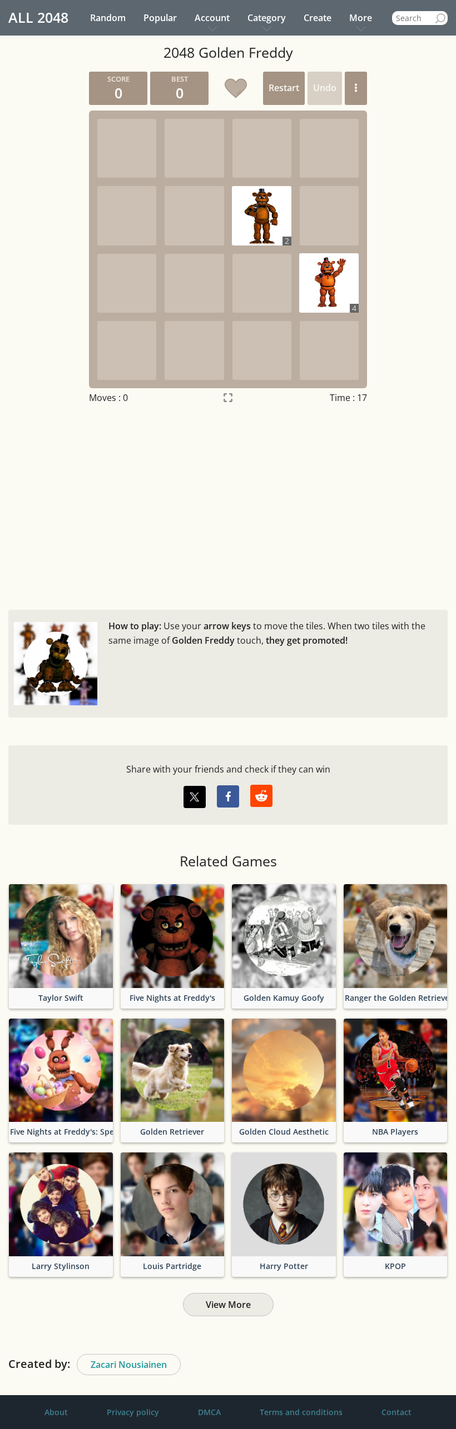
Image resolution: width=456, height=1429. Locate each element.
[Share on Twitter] (195, 797)
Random (108, 18)
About (56, 1412)
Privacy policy (133, 1412)
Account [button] (212, 18)
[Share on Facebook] (228, 796)
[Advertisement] (228, 504)
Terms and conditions (301, 1412)
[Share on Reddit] (261, 796)
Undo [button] (324, 88)
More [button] (360, 18)
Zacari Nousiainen (129, 1364)
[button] (356, 88)
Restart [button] (284, 88)
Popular (160, 18)
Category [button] (266, 18)
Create (317, 18)
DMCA (209, 1412)
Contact (396, 1412)
